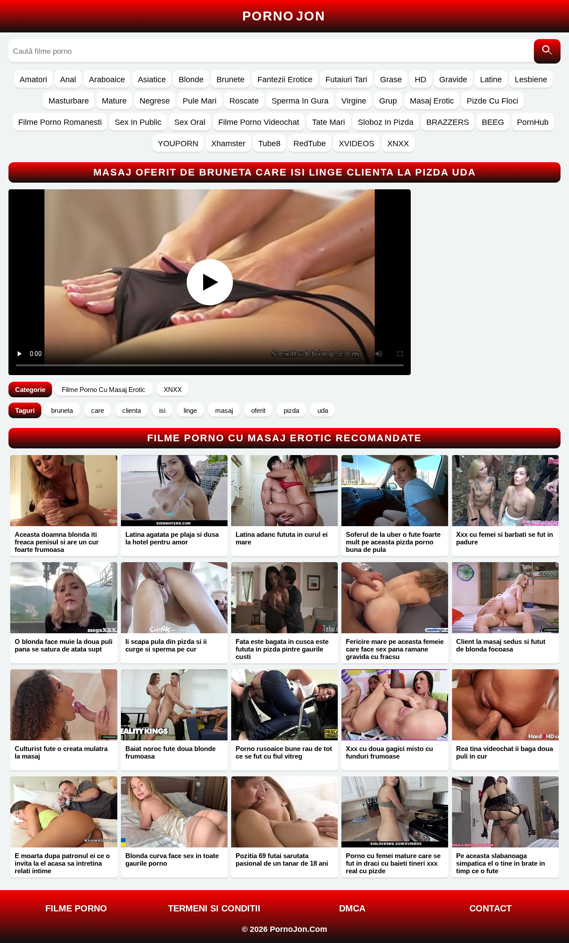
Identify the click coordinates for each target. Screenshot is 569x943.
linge (190, 410)
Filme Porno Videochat (258, 122)
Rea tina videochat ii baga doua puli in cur (504, 752)
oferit (258, 410)
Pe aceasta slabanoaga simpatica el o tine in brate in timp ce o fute (500, 863)
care (97, 410)
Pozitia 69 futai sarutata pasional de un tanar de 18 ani (282, 859)
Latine (491, 79)
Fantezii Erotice (285, 79)
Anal (68, 79)
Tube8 (269, 143)
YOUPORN (178, 143)
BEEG (493, 122)
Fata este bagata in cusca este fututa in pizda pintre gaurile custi (282, 649)
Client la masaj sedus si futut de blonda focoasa (500, 645)
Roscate (244, 100)
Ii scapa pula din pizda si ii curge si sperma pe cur (166, 645)
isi (162, 410)
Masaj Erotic (432, 100)
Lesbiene (531, 79)
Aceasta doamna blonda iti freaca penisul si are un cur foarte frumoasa (57, 542)
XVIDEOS (356, 143)
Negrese (155, 100)
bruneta (62, 410)
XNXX (398, 143)
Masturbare (68, 100)
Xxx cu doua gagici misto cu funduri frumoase (389, 752)
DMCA (352, 908)
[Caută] (547, 51)
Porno (283, 16)
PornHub (533, 122)
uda (322, 410)
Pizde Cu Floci (492, 100)
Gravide (453, 79)
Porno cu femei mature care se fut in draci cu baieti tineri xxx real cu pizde (393, 863)
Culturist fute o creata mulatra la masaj (61, 752)
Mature (114, 100)
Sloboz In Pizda (385, 122)
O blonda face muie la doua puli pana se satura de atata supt (63, 645)
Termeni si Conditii (214, 908)
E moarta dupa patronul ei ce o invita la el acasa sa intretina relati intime (62, 863)
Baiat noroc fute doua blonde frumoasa (170, 752)
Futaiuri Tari (346, 79)
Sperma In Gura (300, 100)
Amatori (33, 79)
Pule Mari (199, 100)
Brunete (230, 79)
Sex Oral (189, 122)
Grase (391, 79)
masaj (224, 410)
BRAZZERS (447, 122)
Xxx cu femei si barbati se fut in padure (504, 538)
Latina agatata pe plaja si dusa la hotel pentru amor (172, 538)
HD (420, 79)
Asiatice (152, 79)
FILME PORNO (76, 908)
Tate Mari (328, 122)
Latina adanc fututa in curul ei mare (282, 538)
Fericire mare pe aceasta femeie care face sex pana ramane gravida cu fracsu (395, 649)
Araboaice (107, 79)
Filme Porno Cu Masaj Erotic (103, 389)
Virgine (353, 100)
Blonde (191, 79)
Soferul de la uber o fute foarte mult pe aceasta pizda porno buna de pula (393, 542)
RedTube (309, 143)
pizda (291, 410)
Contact (490, 908)
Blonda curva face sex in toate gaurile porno (172, 859)
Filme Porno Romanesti (60, 122)
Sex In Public (138, 122)
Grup (388, 100)
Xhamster (228, 143)
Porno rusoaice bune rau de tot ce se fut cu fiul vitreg (284, 752)
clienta (131, 410)
